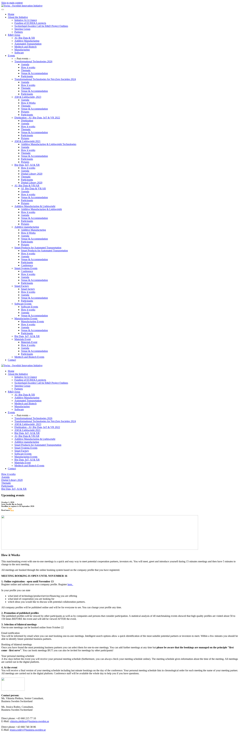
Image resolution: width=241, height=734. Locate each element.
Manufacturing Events (25, 318)
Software (19, 52)
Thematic (26, 70)
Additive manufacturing (26, 227)
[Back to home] (21, 5)
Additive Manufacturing (26, 40)
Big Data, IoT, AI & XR (27, 164)
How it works (28, 67)
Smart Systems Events (25, 268)
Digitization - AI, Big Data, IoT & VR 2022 (37, 117)
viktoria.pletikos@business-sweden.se (29, 721)
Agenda (25, 64)
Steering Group (22, 29)
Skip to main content (12, 2)
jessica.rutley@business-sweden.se (28, 729)
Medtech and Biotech (25, 46)
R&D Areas (14, 34)
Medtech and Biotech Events (29, 357)
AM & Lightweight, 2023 (27, 97)
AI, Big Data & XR (24, 37)
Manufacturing (22, 49)
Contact (12, 359)
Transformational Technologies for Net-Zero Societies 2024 (45, 79)
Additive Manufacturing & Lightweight (34, 206)
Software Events (22, 303)
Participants (27, 76)
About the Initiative (18, 17)
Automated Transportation (27, 43)
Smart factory (28, 289)
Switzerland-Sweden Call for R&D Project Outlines (41, 26)
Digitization (27, 120)
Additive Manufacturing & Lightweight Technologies (48, 144)
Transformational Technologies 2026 (33, 61)
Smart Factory (21, 286)
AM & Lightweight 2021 (27, 141)
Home (11, 14)
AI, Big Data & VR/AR (26, 185)
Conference (27, 265)
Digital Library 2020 (31, 173)
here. (70, 584)
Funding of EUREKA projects (30, 23)
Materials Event (22, 339)
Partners (18, 32)
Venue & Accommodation (34, 73)
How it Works (28, 102)
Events (11, 55)
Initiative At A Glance (25, 20)
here (10, 508)
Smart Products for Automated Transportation (37, 247)
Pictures (25, 111)
